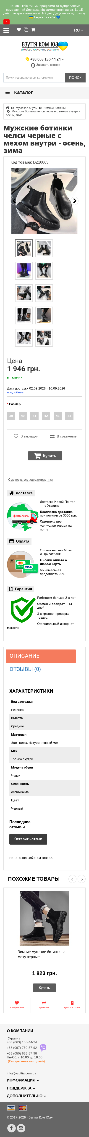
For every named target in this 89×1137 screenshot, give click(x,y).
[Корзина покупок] (33, 30)
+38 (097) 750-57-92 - (23, 1048)
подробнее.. (16, 392)
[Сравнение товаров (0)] (26, 30)
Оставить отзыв (28, 839)
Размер (15, 404)
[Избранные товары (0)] (19, 30)
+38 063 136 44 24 (45, 59)
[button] (78, 30)
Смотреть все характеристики (30, 479)
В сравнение (66, 436)
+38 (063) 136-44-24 (22, 1042)
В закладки (29, 436)
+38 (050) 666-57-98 (22, 1053)
